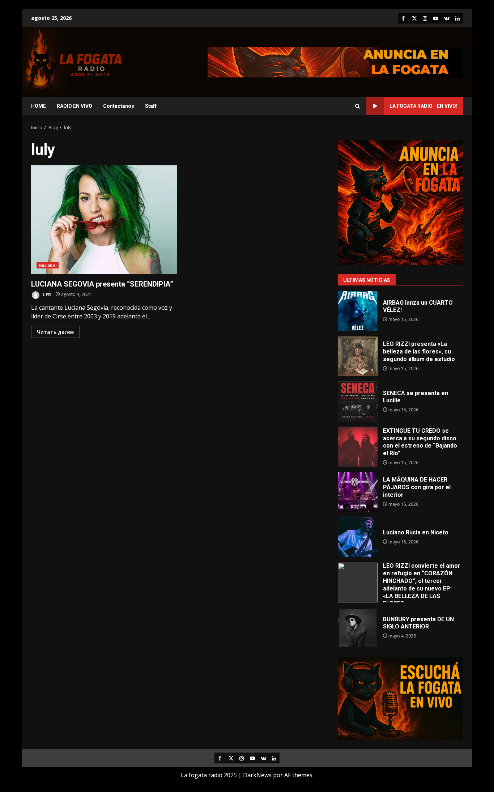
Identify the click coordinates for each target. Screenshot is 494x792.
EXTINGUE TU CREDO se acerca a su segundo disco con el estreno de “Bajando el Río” (358, 447)
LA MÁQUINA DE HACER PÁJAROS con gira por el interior (358, 492)
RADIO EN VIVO (74, 106)
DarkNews (257, 775)
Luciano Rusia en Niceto (358, 537)
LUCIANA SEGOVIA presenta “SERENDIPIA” (104, 219)
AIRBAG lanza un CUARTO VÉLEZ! (358, 311)
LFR (46, 294)
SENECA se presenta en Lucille (358, 402)
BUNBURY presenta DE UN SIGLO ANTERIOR (358, 628)
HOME (38, 106)
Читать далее (55, 332)
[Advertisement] (335, 61)
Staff (151, 106)
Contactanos (118, 106)
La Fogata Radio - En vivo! (423, 106)
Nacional (47, 265)
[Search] (357, 106)
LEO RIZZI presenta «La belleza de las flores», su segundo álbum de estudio (358, 356)
